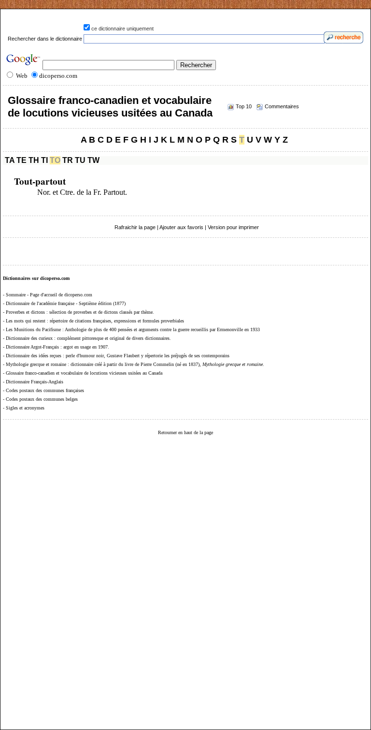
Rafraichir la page (135, 227)
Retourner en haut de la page (185, 432)
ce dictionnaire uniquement (122, 28)
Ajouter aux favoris (181, 227)
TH (34, 160)
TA (9, 160)
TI (44, 160)
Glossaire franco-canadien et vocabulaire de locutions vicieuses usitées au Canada (110, 106)
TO (55, 160)
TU (80, 160)
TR (67, 160)
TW (93, 160)
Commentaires (282, 106)
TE (21, 160)
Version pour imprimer (233, 227)
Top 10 (244, 106)
